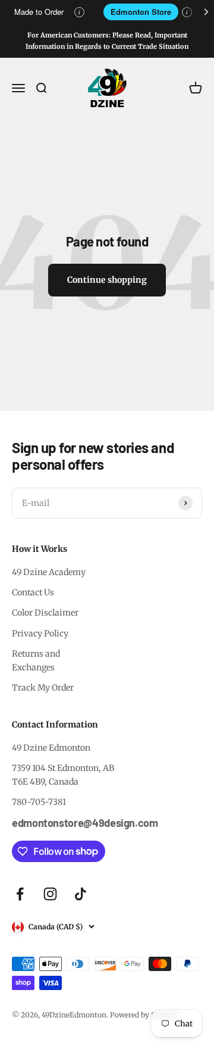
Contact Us (33, 592)
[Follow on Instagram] (50, 894)
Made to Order (39, 11)
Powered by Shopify (144, 1014)
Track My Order (43, 687)
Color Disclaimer (45, 612)
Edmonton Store (141, 11)
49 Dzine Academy (49, 572)
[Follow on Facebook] (20, 894)
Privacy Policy (40, 633)
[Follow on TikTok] (81, 894)
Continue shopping (107, 279)
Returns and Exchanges (36, 660)
